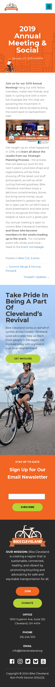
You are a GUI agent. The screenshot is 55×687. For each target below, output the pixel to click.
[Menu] (49, 6)
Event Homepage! (32, 247)
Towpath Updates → (36, 277)
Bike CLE (24, 258)
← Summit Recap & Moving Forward (23, 268)
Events (35, 258)
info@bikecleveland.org (27, 650)
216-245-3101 (27, 637)
